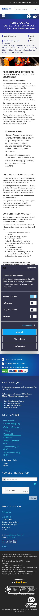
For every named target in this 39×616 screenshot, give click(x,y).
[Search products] (35, 9)
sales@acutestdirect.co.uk (15, 535)
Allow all (19, 332)
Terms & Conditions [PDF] (11, 441)
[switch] (33, 303)
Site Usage (8, 437)
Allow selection (19, 339)
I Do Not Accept (19, 346)
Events (6, 465)
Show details (27, 325)
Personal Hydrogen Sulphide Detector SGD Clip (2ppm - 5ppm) (18, 51)
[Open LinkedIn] (11, 541)
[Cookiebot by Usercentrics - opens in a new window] (28, 268)
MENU (3, 18)
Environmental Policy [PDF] (12, 453)
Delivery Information (11, 427)
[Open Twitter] (7, 541)
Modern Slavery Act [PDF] (11, 447)
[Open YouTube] (15, 541)
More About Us (9, 420)
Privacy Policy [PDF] (12, 423)
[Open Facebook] (3, 541)
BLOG (4, 546)
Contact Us (6, 512)
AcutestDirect (6, 517)
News (6, 463)
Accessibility (9, 434)
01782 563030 (12, 537)
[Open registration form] (29, 16)
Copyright (7, 430)
